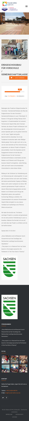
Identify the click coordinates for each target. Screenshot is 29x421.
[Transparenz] (9, 9)
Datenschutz (19, 414)
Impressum (9, 414)
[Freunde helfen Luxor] (9, 4)
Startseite (10, 23)
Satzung (14, 417)
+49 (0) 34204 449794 (11, 390)
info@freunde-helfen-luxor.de (12, 393)
